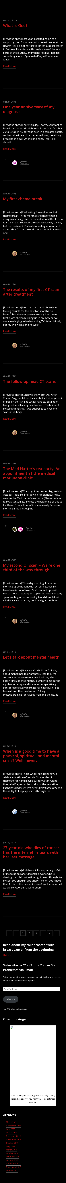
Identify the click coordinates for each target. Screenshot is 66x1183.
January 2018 (12, 1160)
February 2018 (12, 1156)
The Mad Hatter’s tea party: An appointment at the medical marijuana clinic (32, 473)
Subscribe (10, 999)
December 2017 (13, 1163)
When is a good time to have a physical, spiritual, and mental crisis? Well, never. (31, 755)
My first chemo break (22, 198)
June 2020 (10, 1129)
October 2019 (12, 1143)
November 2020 (13, 1125)
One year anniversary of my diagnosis (28, 109)
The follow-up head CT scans (29, 381)
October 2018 (12, 1153)
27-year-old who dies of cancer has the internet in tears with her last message (31, 852)
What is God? (15, 25)
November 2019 (13, 1139)
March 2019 (11, 1149)
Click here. (8, 955)
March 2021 (11, 1122)
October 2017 (12, 1170)
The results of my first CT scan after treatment (31, 292)
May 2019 (10, 1146)
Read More (9, 66)
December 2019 (13, 1136)
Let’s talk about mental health (31, 657)
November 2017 (13, 1167)
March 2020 (11, 1132)
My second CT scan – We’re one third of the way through (31, 567)
